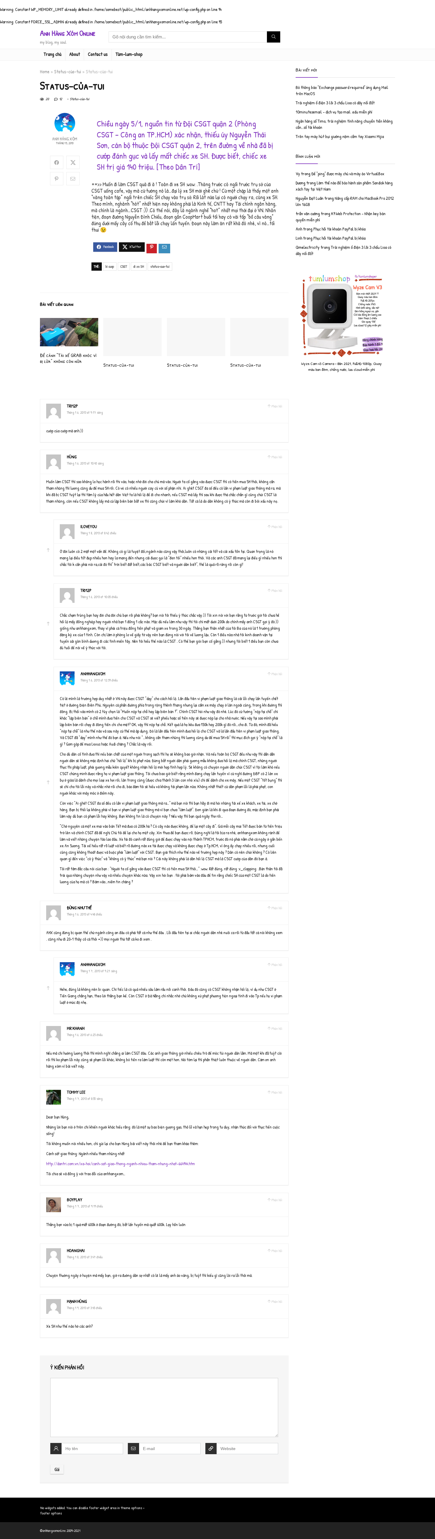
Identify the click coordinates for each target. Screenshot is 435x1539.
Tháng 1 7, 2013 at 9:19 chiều (85, 1206)
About (74, 54)
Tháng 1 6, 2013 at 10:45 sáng (85, 463)
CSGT (123, 266)
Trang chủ (52, 54)
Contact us (98, 54)
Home (44, 71)
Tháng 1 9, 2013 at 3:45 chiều (84, 1307)
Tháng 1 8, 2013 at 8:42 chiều (98, 532)
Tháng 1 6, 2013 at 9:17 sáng (85, 412)
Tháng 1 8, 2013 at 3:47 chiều (85, 1256)
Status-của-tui (67, 71)
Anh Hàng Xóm (64, 139)
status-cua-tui (160, 266)
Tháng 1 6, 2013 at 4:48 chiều (84, 914)
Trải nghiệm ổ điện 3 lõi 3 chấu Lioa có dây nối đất (335, 103)
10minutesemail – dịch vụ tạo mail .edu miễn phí (334, 112)
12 (60, 98)
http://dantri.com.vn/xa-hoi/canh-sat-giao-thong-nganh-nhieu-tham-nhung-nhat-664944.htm (120, 1163)
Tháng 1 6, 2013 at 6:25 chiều (85, 1034)
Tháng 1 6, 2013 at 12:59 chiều (99, 680)
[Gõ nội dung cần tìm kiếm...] (273, 37)
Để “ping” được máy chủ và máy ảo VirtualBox (347, 174)
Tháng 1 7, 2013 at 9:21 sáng (98, 970)
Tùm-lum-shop (129, 54)
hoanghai (76, 1250)
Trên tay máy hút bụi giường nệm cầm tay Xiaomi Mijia (340, 136)
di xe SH (138, 266)
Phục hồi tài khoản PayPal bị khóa (339, 229)
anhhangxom (92, 674)
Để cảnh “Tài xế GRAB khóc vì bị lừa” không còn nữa (68, 358)
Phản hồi (276, 406)
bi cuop (110, 266)
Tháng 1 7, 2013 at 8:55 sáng (84, 1098)
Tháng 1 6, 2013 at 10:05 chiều (99, 596)
